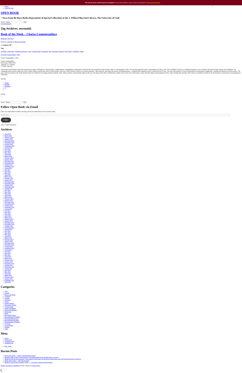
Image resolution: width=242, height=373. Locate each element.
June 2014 (8, 233)
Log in (7, 338)
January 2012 (9, 279)
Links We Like (9, 8)
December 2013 (9, 243)
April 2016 (8, 195)
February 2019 (9, 137)
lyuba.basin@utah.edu (153, 2)
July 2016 (7, 190)
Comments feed (9, 341)
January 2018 (9, 159)
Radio (6, 313)
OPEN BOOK (10, 12)
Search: (3, 22)
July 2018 (7, 149)
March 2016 (8, 197)
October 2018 (9, 144)
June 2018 (8, 151)
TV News (7, 324)
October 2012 (9, 265)
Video (6, 329)
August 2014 (8, 229)
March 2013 (8, 258)
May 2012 (8, 272)
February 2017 (9, 178)
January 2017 (9, 180)
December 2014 (9, 222)
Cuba (29, 51)
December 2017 (9, 161)
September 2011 (9, 280)
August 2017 (8, 168)
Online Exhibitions (10, 308)
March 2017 (8, 176)
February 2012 (9, 277)
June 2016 (8, 192)
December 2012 (9, 263)
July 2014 (7, 231)
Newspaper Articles (10, 305)
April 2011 (8, 282)
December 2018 (9, 141)
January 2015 (9, 221)
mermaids (55, 51)
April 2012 (8, 273)
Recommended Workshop (12, 322)
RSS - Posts (8, 346)
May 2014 (8, 234)
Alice (6, 291)
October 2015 (9, 205)
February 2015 (9, 219)
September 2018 (9, 146)
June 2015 (8, 212)
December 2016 (9, 182)
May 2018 (8, 153)
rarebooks (10, 42)
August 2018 (8, 147)
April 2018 (8, 154)
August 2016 (8, 188)
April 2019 (8, 134)
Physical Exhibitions (11, 310)
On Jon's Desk (9, 307)
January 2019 (9, 139)
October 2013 (9, 246)
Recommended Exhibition (12, 317)
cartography (10, 51)
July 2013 (7, 251)
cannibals (3, 51)
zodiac (82, 51)
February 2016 (9, 199)
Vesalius (7, 327)
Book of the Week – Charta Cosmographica (29, 34)
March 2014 (8, 238)
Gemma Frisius (36, 51)
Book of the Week (20, 42)
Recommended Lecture (11, 318)
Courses (7, 298)
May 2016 (8, 193)
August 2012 (8, 268)
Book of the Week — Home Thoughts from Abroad (20, 355)
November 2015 (9, 204)
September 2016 (9, 187)
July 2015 (7, 210)
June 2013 (8, 253)
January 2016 (9, 200)
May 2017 (8, 173)
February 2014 (9, 239)
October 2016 (9, 185)
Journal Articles (9, 303)
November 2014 (9, 224)
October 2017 (9, 165)
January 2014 (9, 241)
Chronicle (7, 296)
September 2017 (9, 166)
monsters (61, 51)
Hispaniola (45, 51)
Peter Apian (68, 51)
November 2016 (9, 183)
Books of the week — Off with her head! (17, 361)
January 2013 (9, 262)
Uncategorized (9, 325)
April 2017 (8, 175)
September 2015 (9, 207)
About (6, 6)
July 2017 (7, 170)
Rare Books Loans (10, 315)
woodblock (75, 51)
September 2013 (9, 248)
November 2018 (9, 142)
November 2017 (9, 163)
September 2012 (9, 267)
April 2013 (8, 256)
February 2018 (9, 158)
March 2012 (8, 275)
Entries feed (8, 340)
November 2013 (9, 245)
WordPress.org (9, 343)
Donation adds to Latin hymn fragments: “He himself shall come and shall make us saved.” (32, 357)
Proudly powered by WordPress (10, 365)
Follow (5, 120)
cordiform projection (21, 51)
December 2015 (9, 202)
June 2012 (8, 270)
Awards (7, 293)
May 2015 (8, 214)
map (50, 51)
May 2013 (8, 255)
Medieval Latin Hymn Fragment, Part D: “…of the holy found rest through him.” (29, 362)
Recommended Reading (12, 320)
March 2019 (8, 136)
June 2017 (8, 171)
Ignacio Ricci (36, 365)
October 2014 (9, 226)
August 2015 (8, 209)
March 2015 (8, 217)
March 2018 (8, 156)
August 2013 (8, 250)
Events (7, 301)
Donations (8, 300)
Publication (8, 312)
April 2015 (8, 216)
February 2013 (9, 260)
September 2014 (9, 227)
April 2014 (8, 236)
